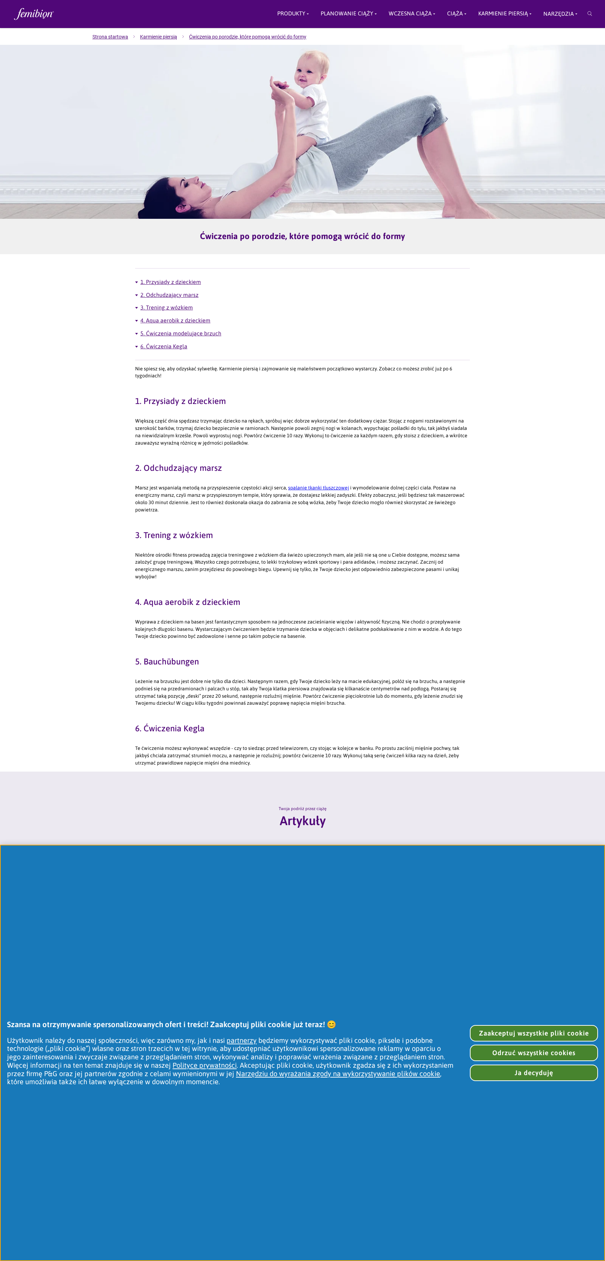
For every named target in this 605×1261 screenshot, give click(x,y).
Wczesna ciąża (410, 13)
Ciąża (455, 13)
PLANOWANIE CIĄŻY (347, 13)
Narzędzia (558, 14)
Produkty (291, 13)
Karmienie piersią (503, 13)
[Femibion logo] (76, 14)
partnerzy (242, 1040)
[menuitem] (116, 37)
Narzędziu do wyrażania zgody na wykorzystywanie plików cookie (338, 1074)
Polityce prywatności (205, 1065)
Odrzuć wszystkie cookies (534, 1053)
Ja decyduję (534, 1073)
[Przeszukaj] (589, 14)
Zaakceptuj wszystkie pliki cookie (534, 1033)
